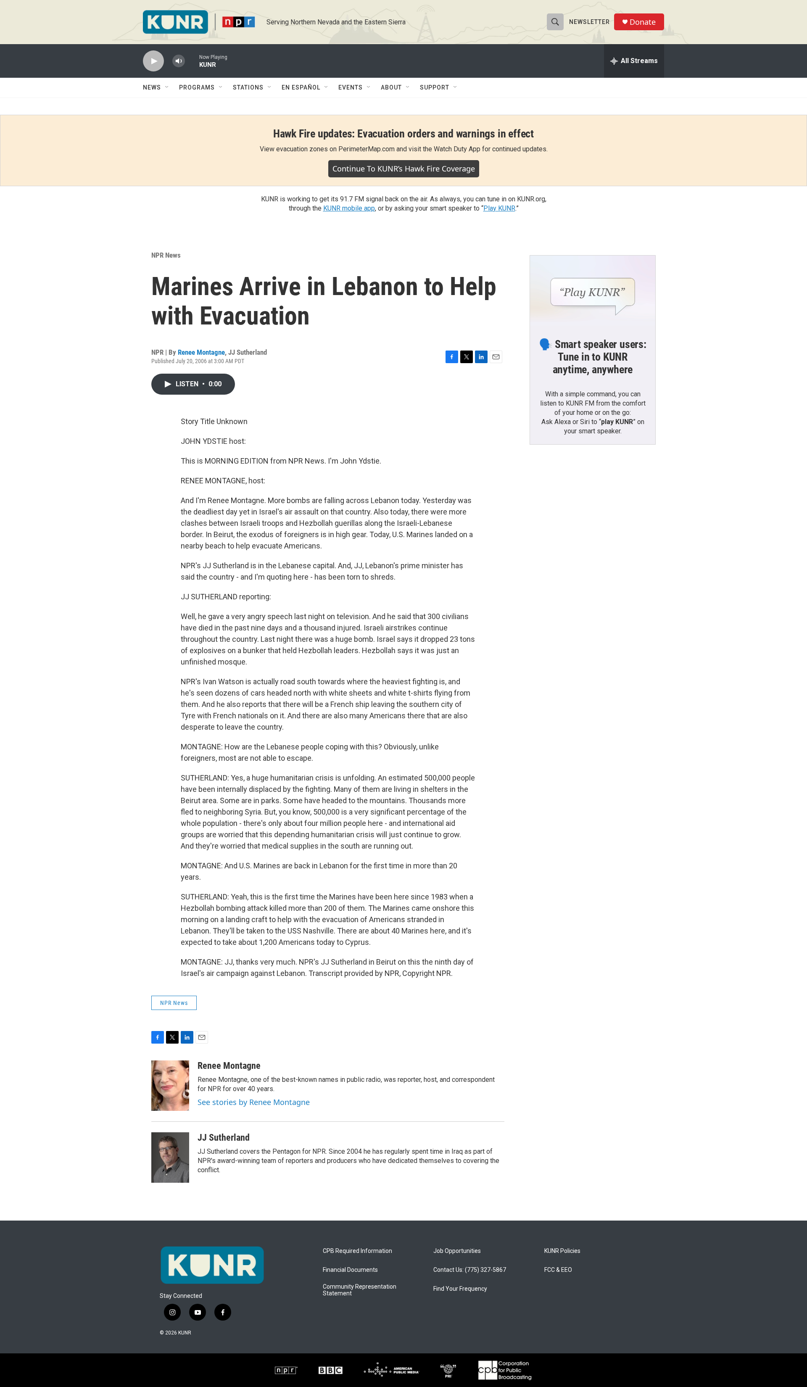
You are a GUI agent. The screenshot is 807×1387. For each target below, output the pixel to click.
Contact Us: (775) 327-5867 (469, 1270)
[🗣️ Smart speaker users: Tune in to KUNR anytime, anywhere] (592, 291)
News (152, 87)
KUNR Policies (562, 1251)
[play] (153, 61)
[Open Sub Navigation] (167, 87)
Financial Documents (350, 1270)
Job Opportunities (457, 1251)
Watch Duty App (457, 149)
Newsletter (589, 21)
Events (350, 87)
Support (434, 87)
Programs (197, 87)
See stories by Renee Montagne (254, 1102)
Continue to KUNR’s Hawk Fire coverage (403, 168)
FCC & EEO (558, 1270)
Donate (643, 22)
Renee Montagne (201, 352)
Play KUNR (499, 208)
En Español (301, 87)
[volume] (178, 61)
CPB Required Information (357, 1251)
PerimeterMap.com (366, 149)
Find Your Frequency (460, 1289)
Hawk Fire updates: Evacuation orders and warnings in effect (403, 133)
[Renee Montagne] (170, 1085)
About (391, 87)
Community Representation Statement (359, 1290)
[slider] (192, 60)
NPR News (166, 255)
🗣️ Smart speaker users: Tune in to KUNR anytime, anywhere (592, 357)
